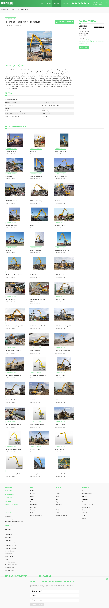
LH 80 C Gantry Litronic (37, 424)
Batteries (33, 507)
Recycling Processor (11, 564)
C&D (31, 499)
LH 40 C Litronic (35, 350)
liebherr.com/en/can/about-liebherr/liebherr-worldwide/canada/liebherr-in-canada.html (91, 41)
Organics (33, 502)
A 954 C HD (9, 176)
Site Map (8, 508)
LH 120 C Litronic (60, 474)
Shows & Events (9, 570)
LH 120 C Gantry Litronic (62, 250)
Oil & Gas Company (10, 562)
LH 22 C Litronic (60, 275)
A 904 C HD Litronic (11, 151)
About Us (8, 497)
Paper (32, 496)
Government (8, 553)
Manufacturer (9, 556)
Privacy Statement (12, 504)
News (42, 3)
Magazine (8, 491)
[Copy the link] (22, 65)
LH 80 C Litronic (60, 424)
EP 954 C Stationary (36, 201)
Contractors (8, 534)
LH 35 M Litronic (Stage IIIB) (63, 326)
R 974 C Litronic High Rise (13, 474)
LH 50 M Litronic (60, 375)
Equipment (84, 499)
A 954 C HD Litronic (36, 176)
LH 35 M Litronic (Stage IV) (14, 350)
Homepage (8, 487)
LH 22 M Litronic (10, 299)
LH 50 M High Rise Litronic (38, 375)
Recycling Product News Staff (14, 521)
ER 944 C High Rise (61, 225)
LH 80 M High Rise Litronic (13, 449)
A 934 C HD (33, 151)
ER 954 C (8, 250)
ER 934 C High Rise (11, 225)
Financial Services (10, 551)
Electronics (33, 504)
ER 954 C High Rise (35, 250)
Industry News (85, 507)
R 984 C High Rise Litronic (38, 474)
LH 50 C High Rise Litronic (13, 375)
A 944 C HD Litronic (61, 151)
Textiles (32, 510)
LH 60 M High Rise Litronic (14, 424)
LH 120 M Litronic (35, 275)
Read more (83, 47)
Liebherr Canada (13, 25)
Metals (32, 491)
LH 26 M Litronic (60, 299)
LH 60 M (57, 400)
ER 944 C (33, 225)
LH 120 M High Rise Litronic (14, 275)
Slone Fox (7, 516)
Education (8, 540)
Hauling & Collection (36, 515)
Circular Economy (86, 493)
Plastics (32, 493)
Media (6, 559)
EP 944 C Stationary (11, 201)
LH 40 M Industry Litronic (62, 350)
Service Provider (9, 567)
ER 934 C (57, 201)
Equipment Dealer (10, 545)
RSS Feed (8, 501)
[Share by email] (7, 65)
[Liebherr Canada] (99, 27)
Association (8, 529)
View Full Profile (64, 22)
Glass (31, 512)
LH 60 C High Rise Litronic (13, 400)
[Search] (106, 3)
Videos (49, 3)
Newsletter (9, 494)
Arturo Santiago (9, 519)
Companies (65, 3)
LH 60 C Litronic (35, 400)
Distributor (8, 537)
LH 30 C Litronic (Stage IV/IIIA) (14, 326)
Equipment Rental (10, 548)
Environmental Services (12, 543)
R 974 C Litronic (59, 449)
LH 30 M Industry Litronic (37, 326)
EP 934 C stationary (61, 176)
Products (56, 3)
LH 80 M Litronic (35, 449)
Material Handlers (10, 18)
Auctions (7, 532)
